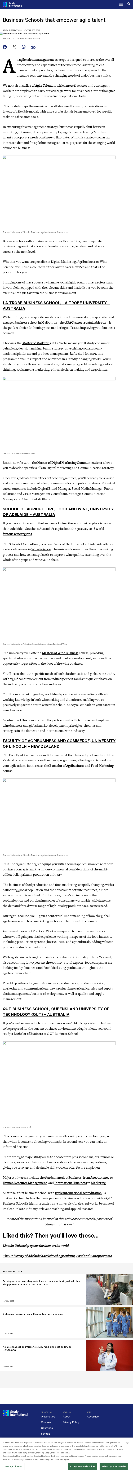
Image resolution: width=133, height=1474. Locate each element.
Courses (46, 1422)
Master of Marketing (36, 343)
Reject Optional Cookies (113, 1466)
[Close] (127, 1443)
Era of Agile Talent (39, 85)
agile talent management (36, 60)
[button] (121, 4)
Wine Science (40, 549)
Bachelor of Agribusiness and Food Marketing (81, 766)
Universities (48, 1416)
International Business (70, 1183)
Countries (47, 1428)
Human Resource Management (25, 1183)
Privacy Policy (71, 1422)
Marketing (98, 1183)
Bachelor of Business (28, 1034)
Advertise (93, 1416)
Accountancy (99, 1178)
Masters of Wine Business (60, 653)
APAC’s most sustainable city (86, 322)
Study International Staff (16, 30)
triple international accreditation (78, 1193)
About (66, 1416)
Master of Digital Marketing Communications (69, 463)
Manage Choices (13, 1466)
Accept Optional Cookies (82, 1466)
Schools (45, 1433)
